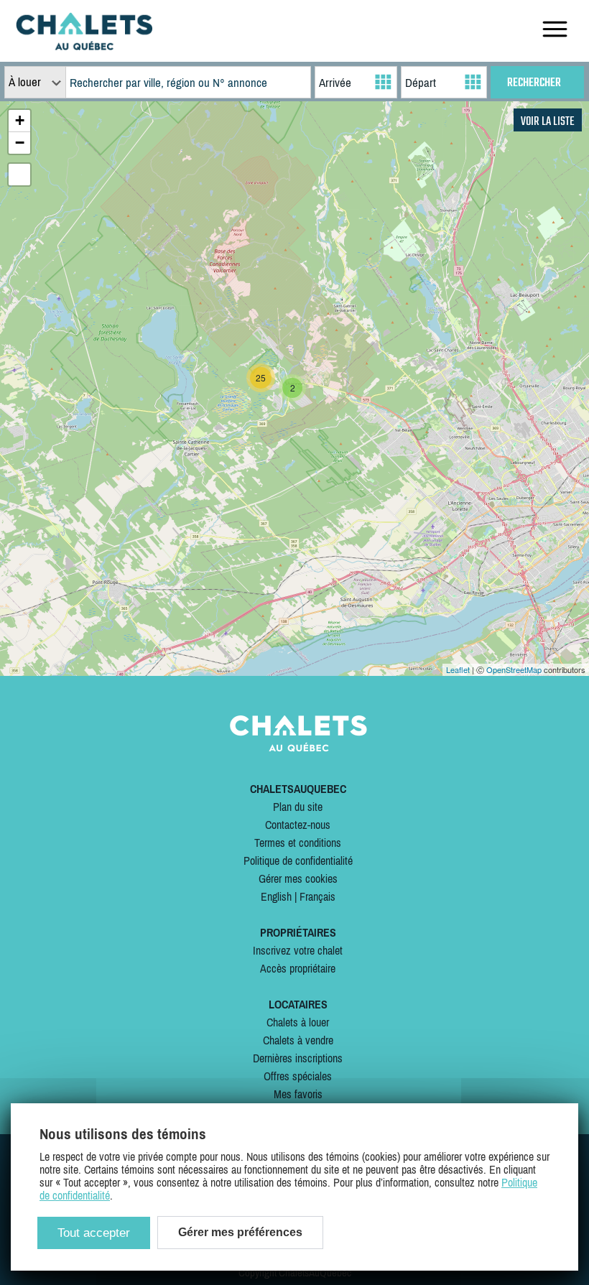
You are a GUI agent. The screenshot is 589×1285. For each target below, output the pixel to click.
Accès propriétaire (297, 968)
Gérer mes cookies (298, 878)
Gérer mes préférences (240, 1232)
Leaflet (458, 669)
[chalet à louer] (84, 46)
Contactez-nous (297, 824)
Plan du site (298, 806)
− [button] (19, 143)
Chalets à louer (297, 1022)
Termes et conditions (297, 842)
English (276, 896)
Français (317, 896)
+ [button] (19, 120)
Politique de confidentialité (298, 860)
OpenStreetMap (514, 669)
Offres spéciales (298, 1076)
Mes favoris (298, 1093)
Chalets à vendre (298, 1040)
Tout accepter (93, 1233)
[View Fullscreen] (19, 174)
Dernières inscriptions (298, 1058)
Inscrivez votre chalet (298, 950)
